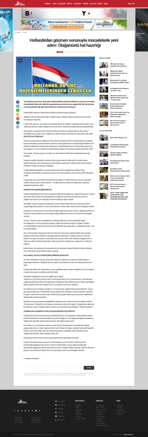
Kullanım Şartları (36, 417)
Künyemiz (61, 416)
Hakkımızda (18, 417)
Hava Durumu (100, 405)
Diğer (106, 4)
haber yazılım (83, 434)
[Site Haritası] (36, 411)
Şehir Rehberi (100, 423)
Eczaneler (99, 412)
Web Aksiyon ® (128, 434)
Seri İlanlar (99, 421)
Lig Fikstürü (99, 414)
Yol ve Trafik (100, 407)
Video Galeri (62, 405)
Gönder (89, 367)
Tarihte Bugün (100, 416)
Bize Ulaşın (61, 420)
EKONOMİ (77, 4)
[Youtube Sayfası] (26, 411)
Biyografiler (120, 410)
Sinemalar (99, 418)
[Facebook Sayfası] (15, 411)
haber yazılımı (58, 434)
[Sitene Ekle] (40, 411)
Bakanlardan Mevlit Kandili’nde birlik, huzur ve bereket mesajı (118, 73)
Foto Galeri (61, 401)
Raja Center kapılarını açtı (118, 137)
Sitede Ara (120, 405)
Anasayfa (18, 32)
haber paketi (66, 434)
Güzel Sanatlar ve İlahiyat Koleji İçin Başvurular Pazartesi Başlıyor (118, 106)
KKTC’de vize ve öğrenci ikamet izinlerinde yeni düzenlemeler (118, 123)
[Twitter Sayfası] (18, 411)
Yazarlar (60, 408)
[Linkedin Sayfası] (29, 411)
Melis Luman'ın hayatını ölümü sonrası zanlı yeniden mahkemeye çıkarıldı (120, 178)
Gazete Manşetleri (102, 425)
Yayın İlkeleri (18, 420)
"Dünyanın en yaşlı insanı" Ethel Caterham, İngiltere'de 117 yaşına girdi (119, 98)
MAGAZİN (61, 4)
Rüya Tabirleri (121, 412)
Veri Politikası (19, 422)
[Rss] (33, 411)
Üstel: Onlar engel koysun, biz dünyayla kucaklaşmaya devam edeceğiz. (119, 114)
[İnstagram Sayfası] (22, 411)
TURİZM (85, 4)
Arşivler (60, 412)
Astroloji (119, 414)
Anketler (119, 407)
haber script (91, 434)
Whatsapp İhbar (36, 420)
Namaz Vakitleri (101, 410)
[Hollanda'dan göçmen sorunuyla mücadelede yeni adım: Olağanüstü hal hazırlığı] (55, 76)
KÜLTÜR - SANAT (96, 4)
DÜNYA (69, 4)
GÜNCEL (48, 4)
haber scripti (74, 434)
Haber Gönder (35, 422)
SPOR (54, 4)
